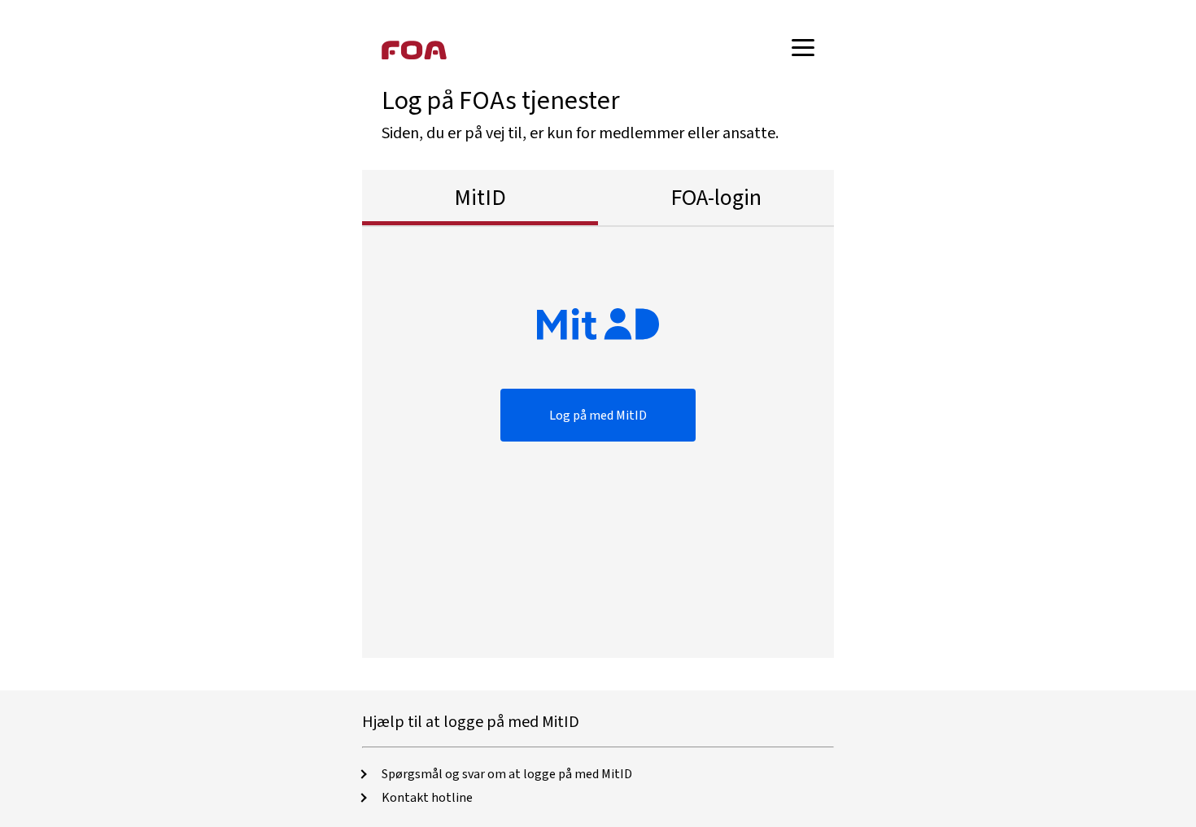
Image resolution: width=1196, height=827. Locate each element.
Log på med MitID (598, 415)
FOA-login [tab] (716, 197)
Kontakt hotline (427, 798)
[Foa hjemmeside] (414, 49)
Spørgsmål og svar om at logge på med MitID (507, 774)
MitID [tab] (480, 197)
